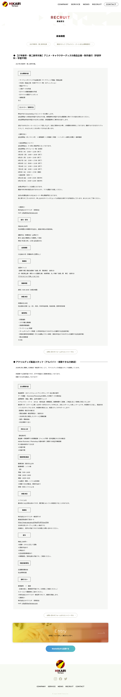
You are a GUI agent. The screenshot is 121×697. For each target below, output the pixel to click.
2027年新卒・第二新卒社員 (38, 44)
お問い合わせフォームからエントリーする (60, 352)
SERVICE (75, 4)
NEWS (86, 4)
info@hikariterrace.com (30, 213)
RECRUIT (97, 4)
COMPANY (63, 4)
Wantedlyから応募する (60, 648)
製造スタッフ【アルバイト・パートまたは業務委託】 (74, 44)
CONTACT (111, 4)
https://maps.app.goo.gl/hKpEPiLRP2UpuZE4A (33, 522)
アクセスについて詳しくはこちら (28, 276)
